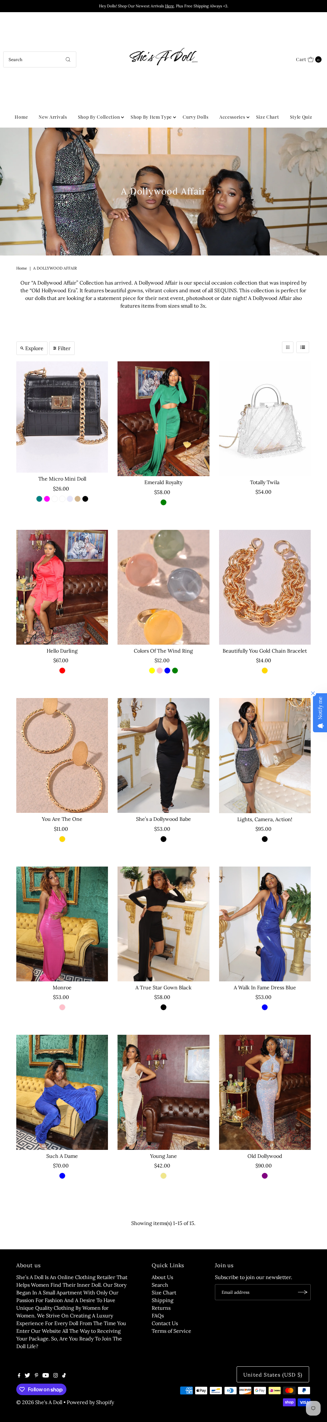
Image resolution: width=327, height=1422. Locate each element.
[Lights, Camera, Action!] (265, 755)
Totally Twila (264, 482)
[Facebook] (19, 1375)
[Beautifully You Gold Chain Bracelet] (265, 587)
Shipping (162, 1300)
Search (160, 1285)
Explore (34, 348)
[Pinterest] (36, 1375)
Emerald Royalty (163, 482)
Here (169, 6)
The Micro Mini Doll (62, 478)
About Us (162, 1277)
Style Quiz (301, 117)
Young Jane (163, 1156)
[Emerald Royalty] (163, 418)
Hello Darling (62, 651)
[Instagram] (55, 1375)
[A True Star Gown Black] (163, 924)
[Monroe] (62, 924)
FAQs (158, 1315)
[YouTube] (45, 1375)
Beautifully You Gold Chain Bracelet (265, 651)
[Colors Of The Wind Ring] (163, 587)
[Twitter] (27, 1375)
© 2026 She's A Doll (39, 1402)
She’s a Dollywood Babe (163, 819)
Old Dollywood (264, 1156)
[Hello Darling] (62, 587)
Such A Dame (62, 1156)
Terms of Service (171, 1331)
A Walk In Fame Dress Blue (265, 987)
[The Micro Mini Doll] (62, 417)
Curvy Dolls (196, 117)
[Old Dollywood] (265, 1092)
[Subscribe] (303, 1292)
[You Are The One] (62, 755)
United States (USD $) (272, 1374)
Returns (161, 1308)
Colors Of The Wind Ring (163, 651)
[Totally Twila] (265, 418)
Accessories (232, 117)
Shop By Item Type (151, 117)
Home (21, 117)
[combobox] (39, 59)
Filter (64, 348)
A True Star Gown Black (163, 987)
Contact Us (165, 1323)
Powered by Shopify (90, 1402)
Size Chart (267, 117)
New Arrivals (53, 117)
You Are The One (62, 819)
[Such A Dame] (62, 1092)
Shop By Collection (99, 117)
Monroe (62, 987)
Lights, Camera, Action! (264, 819)
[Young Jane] (163, 1092)
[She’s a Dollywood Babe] (163, 755)
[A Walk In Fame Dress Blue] (265, 924)
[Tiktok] (64, 1375)
